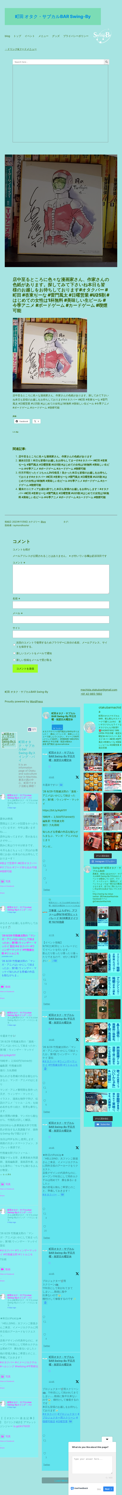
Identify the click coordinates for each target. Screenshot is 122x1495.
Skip (99, 1489)
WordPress (36, 701)
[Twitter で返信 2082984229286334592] (45, 973)
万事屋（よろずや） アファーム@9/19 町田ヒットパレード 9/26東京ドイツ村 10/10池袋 (63, 916)
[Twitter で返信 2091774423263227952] (45, 1207)
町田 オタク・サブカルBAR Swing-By (53, 16)
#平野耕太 (32, 1366)
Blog (43, 521)
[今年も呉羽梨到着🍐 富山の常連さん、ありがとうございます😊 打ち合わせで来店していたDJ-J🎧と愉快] (93, 782)
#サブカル (6, 867)
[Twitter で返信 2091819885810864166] (45, 1081)
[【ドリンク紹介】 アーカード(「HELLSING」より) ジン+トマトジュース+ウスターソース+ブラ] (113, 841)
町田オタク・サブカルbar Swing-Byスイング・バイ (19, 796)
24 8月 (51, 1040)
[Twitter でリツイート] (50, 899)
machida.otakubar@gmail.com (99, 689)
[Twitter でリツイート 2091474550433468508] (45, 1324)
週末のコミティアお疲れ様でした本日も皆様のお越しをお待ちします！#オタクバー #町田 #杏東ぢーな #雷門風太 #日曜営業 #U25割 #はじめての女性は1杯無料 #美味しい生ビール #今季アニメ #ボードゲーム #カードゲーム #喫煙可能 (64, 493)
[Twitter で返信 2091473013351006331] (45, 1434)
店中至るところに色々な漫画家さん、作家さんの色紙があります (55, 456)
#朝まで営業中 (8, 863)
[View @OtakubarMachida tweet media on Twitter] (61, 785)
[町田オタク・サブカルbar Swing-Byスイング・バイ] (9, 740)
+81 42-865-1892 (91, 693)
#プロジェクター (67, 1414)
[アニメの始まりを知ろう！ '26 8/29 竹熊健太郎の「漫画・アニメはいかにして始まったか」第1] (113, 782)
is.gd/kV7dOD (21, 1426)
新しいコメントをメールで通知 (34, 653)
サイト (16, 627)
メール (18, 613)
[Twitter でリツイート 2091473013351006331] (45, 1442)
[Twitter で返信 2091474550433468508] (45, 1315)
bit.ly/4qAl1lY (8, 1055)
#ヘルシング (7, 1366)
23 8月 (51, 1274)
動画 (7, 986)
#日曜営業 (62, 1421)
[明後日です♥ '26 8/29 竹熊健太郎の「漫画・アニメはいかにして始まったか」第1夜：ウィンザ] (93, 762)
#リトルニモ (25, 1254)
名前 (16, 598)
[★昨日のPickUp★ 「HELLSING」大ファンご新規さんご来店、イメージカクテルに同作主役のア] (93, 841)
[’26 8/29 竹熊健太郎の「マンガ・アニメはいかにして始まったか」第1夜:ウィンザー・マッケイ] (113, 822)
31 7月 (51, 935)
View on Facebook (7, 886)
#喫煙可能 (6, 871)
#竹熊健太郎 (10, 1254)
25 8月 (51, 777)
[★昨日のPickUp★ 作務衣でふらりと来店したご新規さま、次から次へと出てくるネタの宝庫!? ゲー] (93, 802)
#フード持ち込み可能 (24, 867)
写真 (8, 881)
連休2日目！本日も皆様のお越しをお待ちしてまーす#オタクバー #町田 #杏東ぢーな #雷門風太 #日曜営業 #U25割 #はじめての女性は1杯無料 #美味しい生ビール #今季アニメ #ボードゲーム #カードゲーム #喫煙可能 (64, 464)
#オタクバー (7, 1250)
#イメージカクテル (26, 1362)
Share (2, 893)
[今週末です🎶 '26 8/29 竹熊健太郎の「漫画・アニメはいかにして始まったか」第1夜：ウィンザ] (93, 822)
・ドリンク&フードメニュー (21, 49)
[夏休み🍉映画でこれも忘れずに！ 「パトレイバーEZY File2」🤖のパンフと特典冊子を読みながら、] (113, 762)
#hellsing (20, 1366)
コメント (19, 562)
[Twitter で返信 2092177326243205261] (45, 859)
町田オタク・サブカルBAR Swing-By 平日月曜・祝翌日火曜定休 (62, 756)
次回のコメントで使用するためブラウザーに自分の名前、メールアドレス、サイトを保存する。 (61, 644)
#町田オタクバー (27, 863)
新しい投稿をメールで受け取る (34, 659)
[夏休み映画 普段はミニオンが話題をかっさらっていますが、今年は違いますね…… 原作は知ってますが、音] (113, 802)
